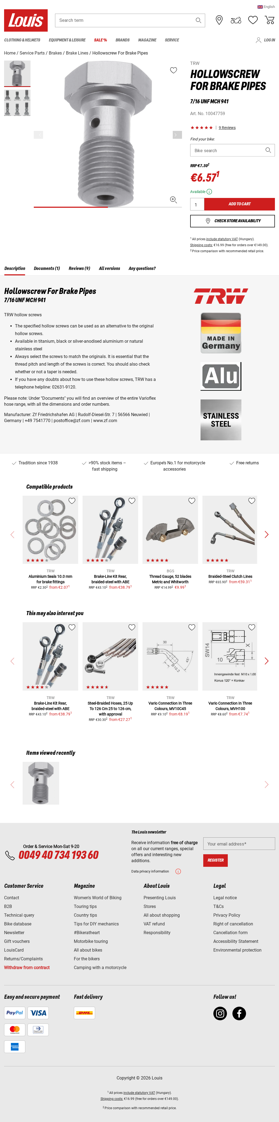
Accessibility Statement (235, 941)
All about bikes (88, 950)
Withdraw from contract (27, 967)
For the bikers (87, 958)
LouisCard (14, 950)
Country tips (85, 915)
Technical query (19, 915)
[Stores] (219, 20)
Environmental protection (237, 950)
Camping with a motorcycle (100, 967)
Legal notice (225, 897)
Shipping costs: (201, 245)
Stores (150, 906)
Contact (11, 897)
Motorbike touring (91, 941)
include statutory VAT (222, 239)
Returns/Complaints (23, 958)
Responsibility (157, 932)
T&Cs (218, 906)
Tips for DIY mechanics (96, 924)
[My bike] (236, 20)
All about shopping (162, 915)
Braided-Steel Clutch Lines (230, 576)
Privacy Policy (226, 915)
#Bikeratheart (87, 932)
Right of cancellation (233, 924)
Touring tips (85, 906)
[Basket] (269, 20)
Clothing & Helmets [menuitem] (22, 40)
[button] (266, 7)
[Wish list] (252, 20)
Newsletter (14, 932)
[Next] (177, 135)
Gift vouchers (17, 941)
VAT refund (154, 924)
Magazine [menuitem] (147, 40)
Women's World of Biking (98, 897)
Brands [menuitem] (122, 40)
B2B (8, 906)
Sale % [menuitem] (100, 40)
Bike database (17, 924)
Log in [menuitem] (269, 40)
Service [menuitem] (172, 40)
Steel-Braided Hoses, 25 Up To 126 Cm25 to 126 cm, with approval (110, 708)
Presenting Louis (160, 897)
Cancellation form (230, 932)
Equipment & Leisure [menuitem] (67, 40)
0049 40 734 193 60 (58, 856)
